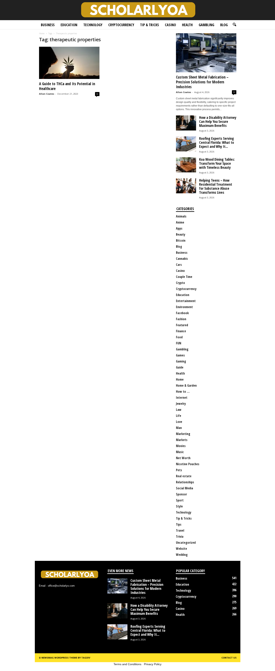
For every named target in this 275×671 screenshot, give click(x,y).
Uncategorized (186, 542)
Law (178, 409)
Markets (181, 440)
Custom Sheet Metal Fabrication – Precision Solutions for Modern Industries (202, 82)
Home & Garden (186, 385)
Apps (179, 228)
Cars (179, 264)
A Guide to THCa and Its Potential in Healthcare (67, 86)
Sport (180, 500)
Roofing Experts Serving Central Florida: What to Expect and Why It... (216, 142)
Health (187, 24)
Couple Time (184, 276)
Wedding (182, 554)
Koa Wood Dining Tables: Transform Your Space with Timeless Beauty (217, 163)
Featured (182, 325)
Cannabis (182, 258)
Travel (180, 530)
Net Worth (183, 458)
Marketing (183, 434)
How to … (183, 391)
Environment (184, 307)
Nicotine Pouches (187, 464)
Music (180, 452)
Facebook (182, 313)
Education (69, 24)
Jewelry (181, 403)
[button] (234, 24)
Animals (181, 216)
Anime (180, 222)
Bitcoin (180, 240)
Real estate (183, 476)
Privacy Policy (152, 664)
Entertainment (186, 301)
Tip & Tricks (149, 24)
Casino (170, 24)
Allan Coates (46, 93)
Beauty (180, 234)
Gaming (181, 361)
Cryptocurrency (121, 24)
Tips (178, 524)
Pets (179, 470)
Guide (179, 367)
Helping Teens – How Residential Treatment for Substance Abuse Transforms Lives (215, 186)
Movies (181, 446)
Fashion (181, 319)
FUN (178, 343)
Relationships (185, 482)
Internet (181, 397)
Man (179, 428)
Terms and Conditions (127, 664)
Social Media (184, 488)
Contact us (229, 657)
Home (41, 33)
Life (178, 415)
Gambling (206, 24)
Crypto (180, 283)
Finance (181, 331)
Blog (224, 24)
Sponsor (181, 494)
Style (179, 506)
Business (48, 24)
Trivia (179, 536)
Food (179, 337)
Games (180, 355)
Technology (92, 24)
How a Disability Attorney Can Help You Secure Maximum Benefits (217, 121)
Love (179, 421)
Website (181, 548)
